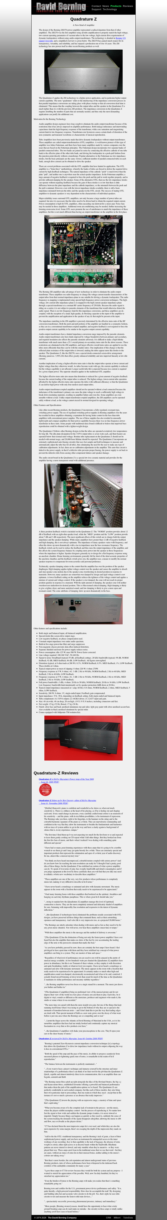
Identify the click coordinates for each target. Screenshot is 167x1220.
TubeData (128, 1218)
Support (96, 9)
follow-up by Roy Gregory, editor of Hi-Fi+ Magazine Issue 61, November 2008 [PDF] (67, 802)
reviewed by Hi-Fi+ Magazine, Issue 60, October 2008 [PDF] (71, 1038)
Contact (96, 6)
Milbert (117, 1218)
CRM (108, 1218)
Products (116, 6)
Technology (110, 9)
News (105, 6)
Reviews (128, 6)
